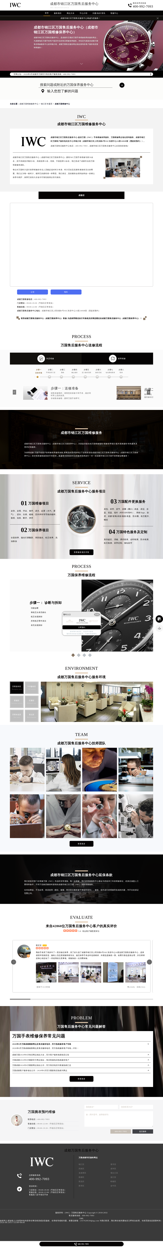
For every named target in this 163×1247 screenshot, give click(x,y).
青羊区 (113, 1164)
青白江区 (114, 1173)
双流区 (81, 1181)
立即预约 (81, 627)
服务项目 (58, 13)
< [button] (13, 962)
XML (81, 1218)
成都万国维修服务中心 (29, 104)
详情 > (75, 1048)
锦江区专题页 (46, 104)
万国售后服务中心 (79, 1213)
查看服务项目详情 (81, 552)
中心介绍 (83, 13)
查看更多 (81, 844)
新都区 (81, 1177)
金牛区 (113, 1186)
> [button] (149, 962)
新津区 (81, 1186)
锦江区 (81, 1164)
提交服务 (142, 1131)
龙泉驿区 (82, 1173)
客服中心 (114, 13)
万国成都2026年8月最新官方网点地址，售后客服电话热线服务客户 (40, 1060)
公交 (32, 292)
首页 (47, 13)
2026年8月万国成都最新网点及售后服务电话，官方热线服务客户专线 (41, 1044)
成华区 (113, 1169)
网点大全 (70, 13)
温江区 (113, 1177)
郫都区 (113, 1181)
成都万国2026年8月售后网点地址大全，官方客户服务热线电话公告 (40, 1055)
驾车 (66, 292)
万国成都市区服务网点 (88, 1158)
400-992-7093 (40, 299)
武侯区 (81, 1169)
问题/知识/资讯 (99, 13)
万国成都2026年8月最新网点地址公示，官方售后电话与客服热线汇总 (41, 1065)
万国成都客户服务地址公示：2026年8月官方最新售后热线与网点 (39, 1070)
